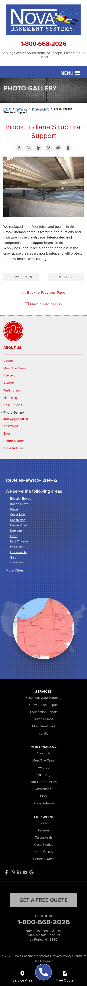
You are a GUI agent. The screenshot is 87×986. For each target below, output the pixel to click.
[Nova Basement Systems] (43, 972)
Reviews (9, 376)
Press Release (13, 448)
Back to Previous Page (46, 292)
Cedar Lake (18, 514)
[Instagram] (12, 872)
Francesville (18, 552)
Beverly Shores (20, 498)
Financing (10, 398)
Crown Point (18, 525)
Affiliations (10, 426)
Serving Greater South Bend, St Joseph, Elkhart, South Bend (44, 55)
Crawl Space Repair (43, 704)
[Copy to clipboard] (68, 147)
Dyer (13, 536)
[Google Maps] (31, 872)
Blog (6, 433)
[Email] (58, 147)
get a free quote (43, 900)
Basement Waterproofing (43, 697)
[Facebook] (6, 872)
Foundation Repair (43, 712)
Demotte (16, 530)
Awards (8, 383)
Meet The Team (14, 368)
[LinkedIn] (19, 872)
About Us (12, 348)
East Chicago (19, 541)
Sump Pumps (43, 719)
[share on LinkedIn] (38, 147)
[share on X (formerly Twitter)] (28, 147)
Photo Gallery (13, 412)
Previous (21, 277)
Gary (13, 557)
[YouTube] (25, 872)
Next (65, 277)
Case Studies (12, 405)
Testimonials (12, 390)
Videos (8, 361)
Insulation (43, 733)
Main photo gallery (45, 304)
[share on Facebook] (19, 147)
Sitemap (48, 961)
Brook (14, 509)
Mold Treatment (43, 726)
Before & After (13, 441)
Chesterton (17, 520)
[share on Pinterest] (48, 147)
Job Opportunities (16, 419)
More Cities (14, 570)
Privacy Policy (61, 956)
